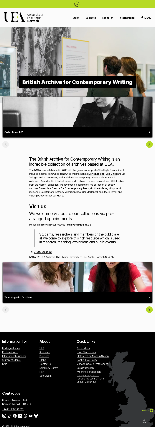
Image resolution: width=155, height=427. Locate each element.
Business (44, 356)
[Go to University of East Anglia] (23, 17)
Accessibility (83, 348)
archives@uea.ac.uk (78, 224)
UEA (42, 348)
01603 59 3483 (43, 251)
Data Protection (85, 367)
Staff (4, 363)
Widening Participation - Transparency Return (89, 373)
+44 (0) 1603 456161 (13, 409)
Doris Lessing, (96, 173)
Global (43, 359)
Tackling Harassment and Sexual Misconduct (90, 380)
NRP (42, 371)
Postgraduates (10, 352)
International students (14, 356)
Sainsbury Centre (49, 367)
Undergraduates (11, 348)
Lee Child (111, 173)
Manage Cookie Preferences (92, 363)
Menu (147, 17)
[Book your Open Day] (77, 4)
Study (76, 17)
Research (107, 17)
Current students (11, 359)
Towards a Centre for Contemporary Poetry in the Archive (73, 188)
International (127, 17)
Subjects (91, 17)
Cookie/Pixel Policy (87, 359)
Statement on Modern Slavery (93, 356)
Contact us (45, 363)
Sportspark (45, 375)
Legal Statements (86, 352)
